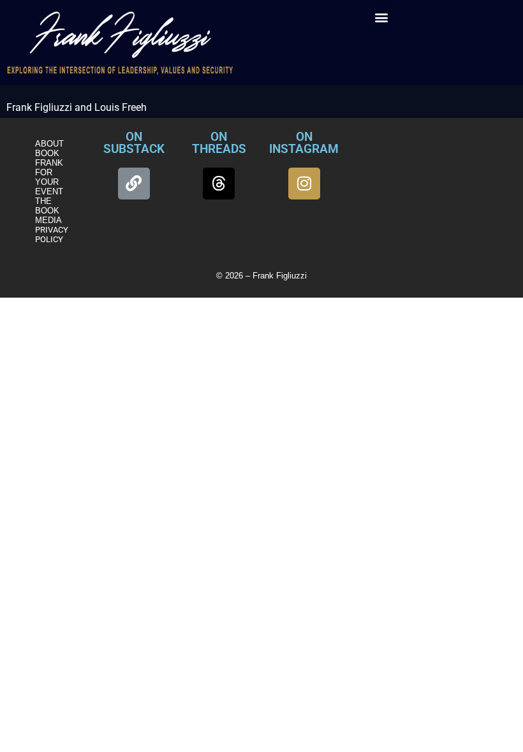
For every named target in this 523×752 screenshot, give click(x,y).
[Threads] (219, 183)
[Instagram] (304, 183)
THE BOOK (47, 205)
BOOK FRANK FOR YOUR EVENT (49, 172)
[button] (381, 16)
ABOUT (49, 143)
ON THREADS (219, 142)
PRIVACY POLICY (51, 234)
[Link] (134, 183)
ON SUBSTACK (134, 142)
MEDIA (48, 220)
